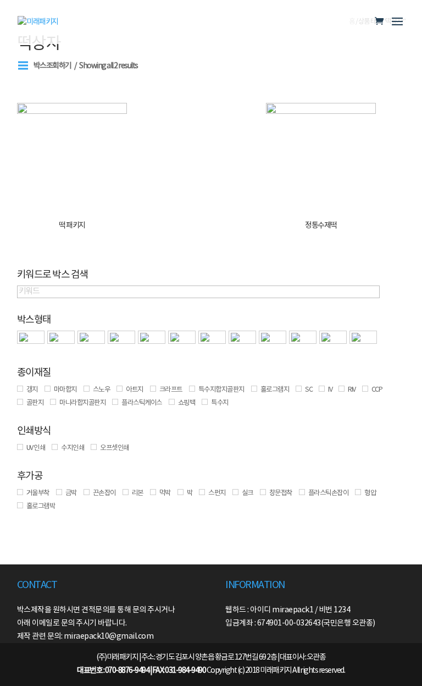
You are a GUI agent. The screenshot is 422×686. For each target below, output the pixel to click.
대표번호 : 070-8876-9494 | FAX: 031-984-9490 (141, 670)
